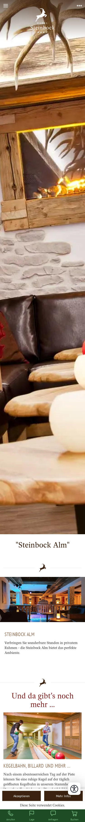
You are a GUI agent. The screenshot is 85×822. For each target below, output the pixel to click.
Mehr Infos (63, 796)
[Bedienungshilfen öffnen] (74, 788)
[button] (5, 5)
